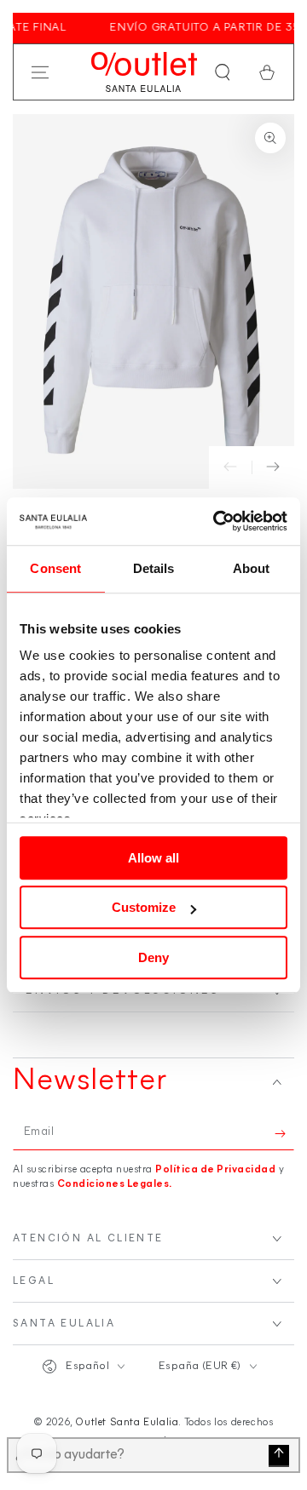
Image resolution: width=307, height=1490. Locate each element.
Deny (153, 957)
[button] (222, 72)
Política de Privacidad (215, 1170)
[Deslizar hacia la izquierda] (230, 467)
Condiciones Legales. (114, 1184)
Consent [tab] (55, 568)
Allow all (153, 858)
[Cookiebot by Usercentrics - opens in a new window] (216, 521)
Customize (144, 907)
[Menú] (40, 72)
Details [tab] (154, 568)
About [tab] (251, 568)
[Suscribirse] (284, 1133)
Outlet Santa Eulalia (126, 1423)
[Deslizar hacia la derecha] (273, 467)
